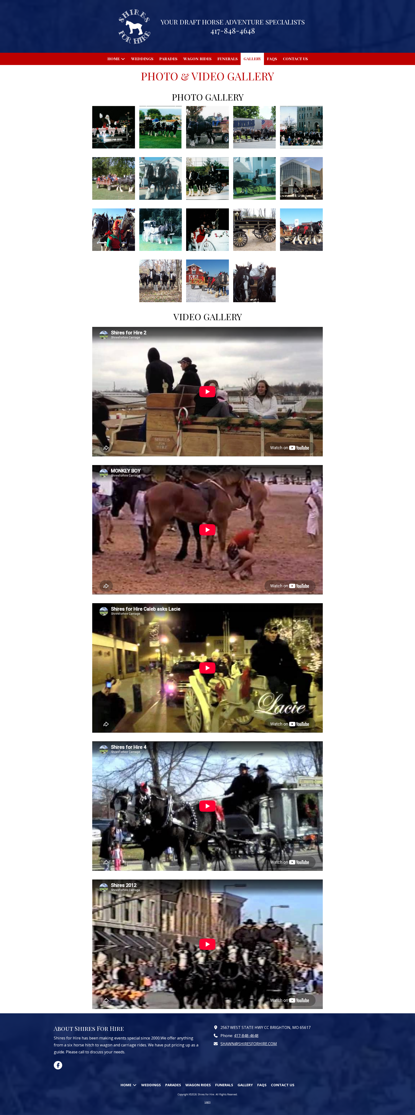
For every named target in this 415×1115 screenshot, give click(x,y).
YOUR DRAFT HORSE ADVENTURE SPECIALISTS (233, 21)
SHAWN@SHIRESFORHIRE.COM (248, 1043)
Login (208, 1102)
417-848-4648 (246, 1035)
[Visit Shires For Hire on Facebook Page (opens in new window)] (58, 1065)
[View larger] (113, 127)
